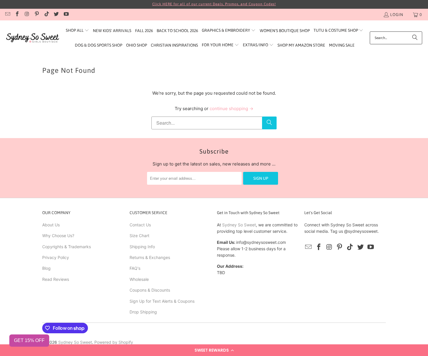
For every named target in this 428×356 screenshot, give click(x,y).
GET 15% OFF (29, 340)
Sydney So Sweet (239, 224)
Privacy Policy (55, 257)
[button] (214, 350)
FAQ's (135, 268)
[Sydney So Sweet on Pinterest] (37, 14)
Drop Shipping (143, 311)
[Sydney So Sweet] (33, 38)
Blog (46, 268)
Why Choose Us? (58, 235)
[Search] (415, 37)
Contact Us (140, 224)
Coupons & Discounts (150, 290)
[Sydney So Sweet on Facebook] (17, 14)
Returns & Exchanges (150, 257)
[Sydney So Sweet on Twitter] (56, 14)
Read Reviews (55, 279)
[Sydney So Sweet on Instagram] (27, 14)
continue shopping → (231, 108)
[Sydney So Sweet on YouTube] (66, 14)
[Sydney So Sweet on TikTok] (46, 14)
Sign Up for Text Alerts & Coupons (162, 301)
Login (396, 14)
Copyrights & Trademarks (66, 246)
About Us (51, 224)
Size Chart (139, 235)
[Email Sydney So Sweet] (7, 14)
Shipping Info (142, 246)
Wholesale (139, 279)
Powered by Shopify (113, 342)
